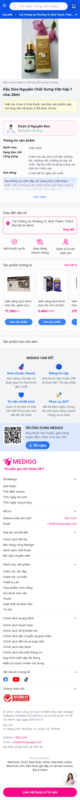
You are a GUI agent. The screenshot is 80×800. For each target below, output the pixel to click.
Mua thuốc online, (40, 762)
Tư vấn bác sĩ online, (61, 766)
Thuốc (7, 598)
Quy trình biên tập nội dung (21, 658)
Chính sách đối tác (15, 539)
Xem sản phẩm (18, 321)
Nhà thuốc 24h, (15, 766)
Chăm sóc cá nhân (15, 577)
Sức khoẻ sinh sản (15, 593)
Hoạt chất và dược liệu (17, 604)
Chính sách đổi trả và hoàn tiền (23, 641)
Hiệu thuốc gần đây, (37, 766)
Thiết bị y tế (11, 582)
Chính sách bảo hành (17, 647)
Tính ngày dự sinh (15, 497)
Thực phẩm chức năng (18, 588)
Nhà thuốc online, (61, 762)
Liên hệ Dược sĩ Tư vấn (40, 792)
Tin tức (7, 609)
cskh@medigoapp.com (62, 523)
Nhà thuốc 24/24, (18, 762)
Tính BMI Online (14, 491)
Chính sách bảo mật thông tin (22, 652)
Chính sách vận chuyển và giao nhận (27, 636)
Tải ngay (39, 445)
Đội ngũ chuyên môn (16, 555)
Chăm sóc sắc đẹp (15, 571)
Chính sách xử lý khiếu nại (20, 630)
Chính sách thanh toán (18, 625)
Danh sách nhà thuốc (17, 550)
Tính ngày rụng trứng (17, 502)
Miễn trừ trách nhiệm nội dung (23, 663)
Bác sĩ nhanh (40, 770)
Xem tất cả (70, 265)
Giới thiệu (9, 486)
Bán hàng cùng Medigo (18, 545)
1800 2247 (70, 518)
